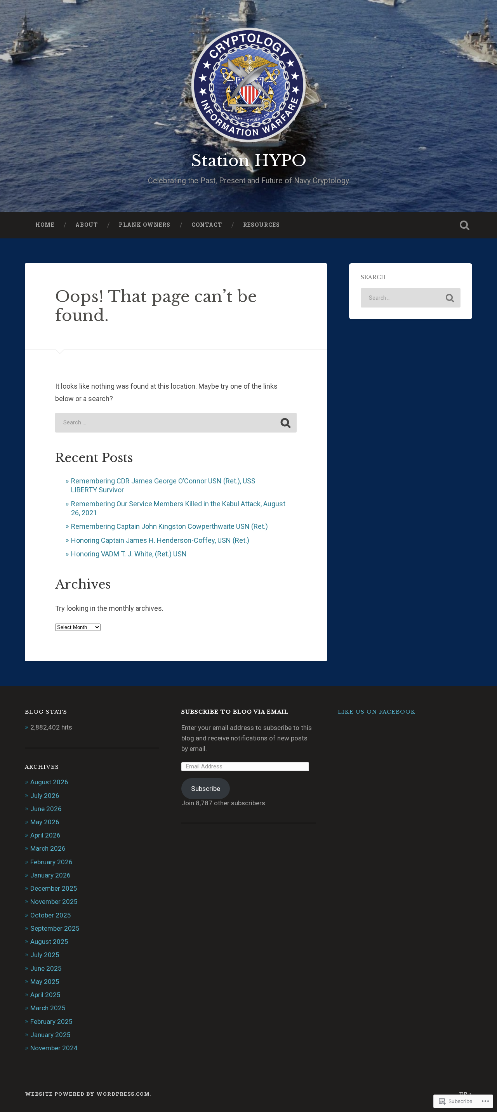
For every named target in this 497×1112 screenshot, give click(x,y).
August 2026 (49, 782)
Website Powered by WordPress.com (87, 1094)
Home (44, 224)
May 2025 (44, 981)
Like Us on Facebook (376, 712)
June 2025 (46, 968)
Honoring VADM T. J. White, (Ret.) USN (129, 554)
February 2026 (51, 862)
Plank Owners (144, 224)
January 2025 (50, 1035)
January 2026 (50, 875)
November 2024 (54, 1048)
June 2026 (46, 809)
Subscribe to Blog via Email (234, 712)
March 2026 (48, 848)
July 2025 (44, 955)
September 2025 (55, 928)
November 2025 (54, 901)
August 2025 (49, 941)
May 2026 (44, 822)
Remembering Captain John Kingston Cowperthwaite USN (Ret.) (169, 526)
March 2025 (48, 1008)
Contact (206, 224)
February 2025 (51, 1021)
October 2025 (50, 915)
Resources (261, 224)
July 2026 (44, 795)
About (86, 224)
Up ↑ (465, 1094)
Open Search (464, 225)
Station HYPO (248, 160)
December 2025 (53, 888)
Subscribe (205, 788)
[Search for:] (176, 423)
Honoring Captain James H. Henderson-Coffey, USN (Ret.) (160, 540)
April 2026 (45, 835)
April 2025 (45, 995)
